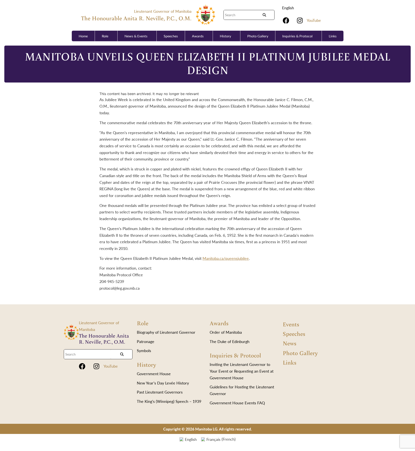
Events (291, 324)
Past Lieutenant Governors (160, 392)
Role (105, 35)
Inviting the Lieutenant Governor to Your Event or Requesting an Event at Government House (241, 371)
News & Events (135, 35)
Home (83, 35)
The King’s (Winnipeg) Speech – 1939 (169, 401)
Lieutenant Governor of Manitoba (163, 11)
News (289, 343)
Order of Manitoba (226, 332)
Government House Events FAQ (237, 402)
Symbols (144, 350)
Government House (154, 373)
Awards (198, 35)
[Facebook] (286, 20)
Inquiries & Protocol (297, 35)
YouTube (314, 20)
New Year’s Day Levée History (163, 383)
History (225, 35)
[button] (289, 7)
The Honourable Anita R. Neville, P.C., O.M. (136, 18)
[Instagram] (300, 20)
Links (333, 35)
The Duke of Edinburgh (229, 341)
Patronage (145, 341)
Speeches (171, 35)
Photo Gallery (257, 35)
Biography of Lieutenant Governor (166, 332)
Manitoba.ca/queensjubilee (226, 258)
